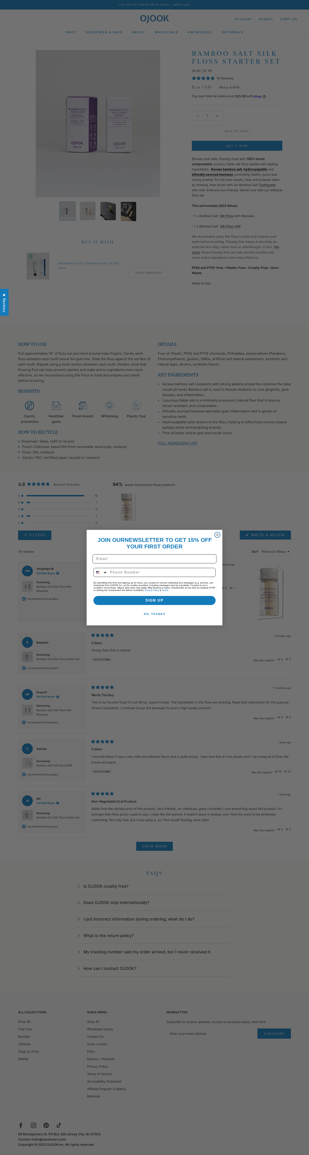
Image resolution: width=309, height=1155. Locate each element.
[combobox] (101, 572)
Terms (165, 590)
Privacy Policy (152, 590)
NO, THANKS (154, 614)
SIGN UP (154, 600)
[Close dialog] (217, 535)
